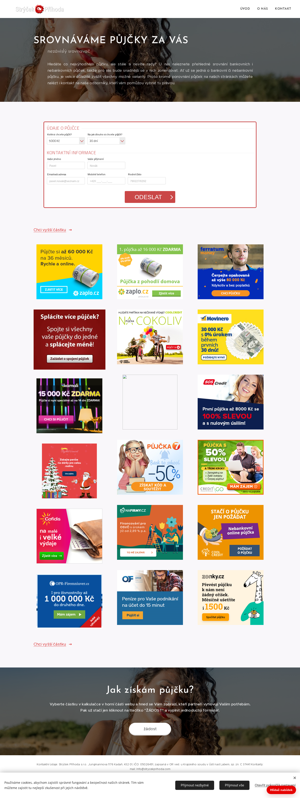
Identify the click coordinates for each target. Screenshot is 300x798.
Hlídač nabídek (281, 790)
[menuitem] (246, 9)
